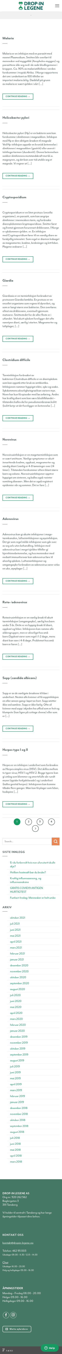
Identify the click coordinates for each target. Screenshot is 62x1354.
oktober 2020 (18, 977)
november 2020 (19, 971)
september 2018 (19, 1126)
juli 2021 (15, 923)
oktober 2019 (17, 1048)
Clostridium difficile (16, 360)
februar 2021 (17, 953)
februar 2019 (17, 1096)
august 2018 (17, 1132)
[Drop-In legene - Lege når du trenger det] (31, 6)
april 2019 (16, 1084)
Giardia (7, 280)
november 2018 (19, 1114)
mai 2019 (15, 1078)
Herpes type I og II (15, 750)
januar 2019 (17, 1102)
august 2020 (17, 989)
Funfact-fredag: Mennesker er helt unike (33, 897)
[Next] (35, 828)
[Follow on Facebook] (6, 1315)
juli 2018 (15, 1138)
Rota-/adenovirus (14, 602)
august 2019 (17, 1060)
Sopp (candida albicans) (19, 678)
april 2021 (15, 941)
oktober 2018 (17, 1120)
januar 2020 (17, 1030)
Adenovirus (10, 519)
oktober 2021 (17, 917)
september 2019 (19, 1054)
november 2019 (19, 1042)
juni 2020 (15, 1001)
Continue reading (18, 96)
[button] (57, 5)
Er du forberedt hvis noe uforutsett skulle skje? (32, 864)
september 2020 (19, 983)
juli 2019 (15, 1066)
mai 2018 (15, 1149)
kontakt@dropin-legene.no (17, 1243)
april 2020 (16, 1013)
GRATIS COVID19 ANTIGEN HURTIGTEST (26, 890)
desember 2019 (18, 1036)
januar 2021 (17, 959)
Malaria (8, 38)
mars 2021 (16, 947)
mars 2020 (16, 1019)
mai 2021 (15, 935)
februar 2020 (18, 1025)
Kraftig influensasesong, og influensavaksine (25, 880)
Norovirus (9, 439)
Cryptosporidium (14, 197)
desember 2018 (18, 1108)
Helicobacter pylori (15, 118)
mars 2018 (16, 1161)
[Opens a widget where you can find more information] (50, 1348)
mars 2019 (16, 1090)
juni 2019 (15, 1072)
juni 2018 (15, 1144)
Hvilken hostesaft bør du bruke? (28, 872)
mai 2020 (15, 1007)
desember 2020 (19, 965)
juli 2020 (15, 995)
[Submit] (56, 841)
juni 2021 (15, 929)
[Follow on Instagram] (13, 1315)
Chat (5, 1262)
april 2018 (16, 1155)
